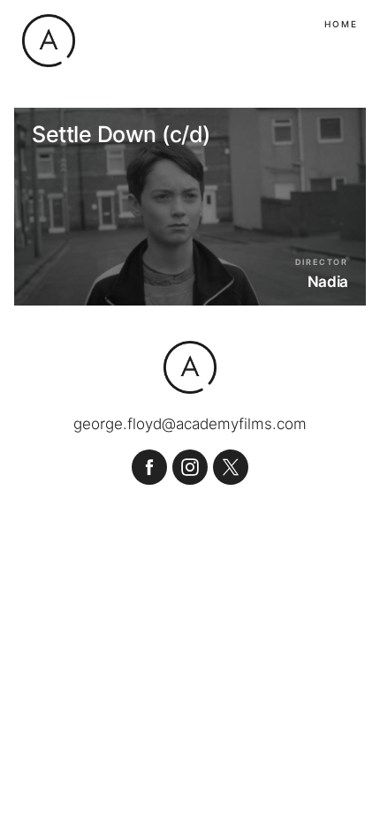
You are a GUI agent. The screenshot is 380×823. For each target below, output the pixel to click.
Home (341, 24)
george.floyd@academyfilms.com (190, 424)
